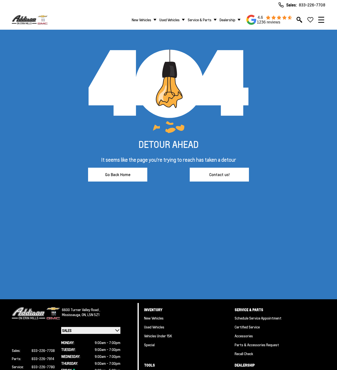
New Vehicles (141, 20)
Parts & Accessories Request (257, 345)
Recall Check (244, 353)
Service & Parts (199, 20)
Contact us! (219, 174)
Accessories (244, 336)
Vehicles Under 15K (158, 336)
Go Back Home (118, 174)
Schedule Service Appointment (258, 318)
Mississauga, (72, 314)
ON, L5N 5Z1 (90, 314)
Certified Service (247, 327)
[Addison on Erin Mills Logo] (30, 19)
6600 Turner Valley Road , (81, 309)
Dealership (227, 20)
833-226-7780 (43, 367)
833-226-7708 (312, 4)
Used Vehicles (169, 20)
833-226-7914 (43, 358)
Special (149, 345)
